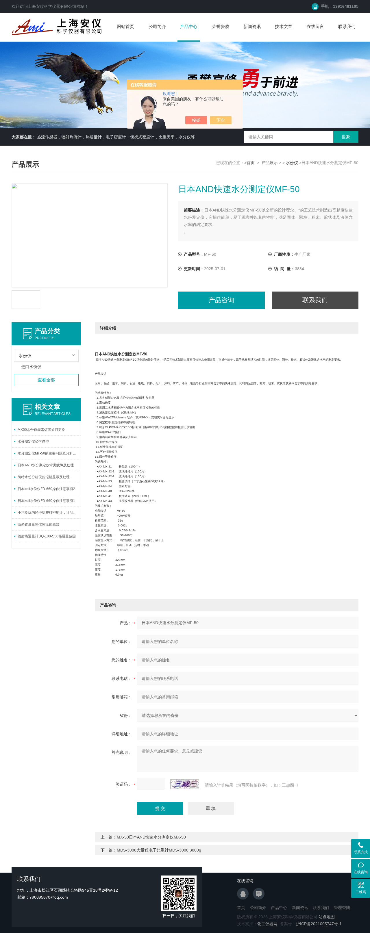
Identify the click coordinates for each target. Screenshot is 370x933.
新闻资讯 (252, 26)
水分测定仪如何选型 (33, 441)
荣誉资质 (220, 26)
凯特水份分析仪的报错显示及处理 (44, 477)
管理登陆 (342, 907)
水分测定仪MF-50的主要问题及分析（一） (49, 453)
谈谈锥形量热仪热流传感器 (38, 524)
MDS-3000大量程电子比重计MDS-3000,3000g (159, 850)
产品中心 (188, 26)
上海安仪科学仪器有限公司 (52, 6)
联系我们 (347, 26)
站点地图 (327, 917)
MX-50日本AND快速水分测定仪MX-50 (151, 837)
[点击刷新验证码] (184, 784)
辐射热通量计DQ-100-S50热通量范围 (47, 536)
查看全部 (46, 379)
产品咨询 (221, 300)
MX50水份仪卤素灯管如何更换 (41, 430)
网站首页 (125, 26)
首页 (241, 907)
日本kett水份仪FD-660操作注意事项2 (46, 489)
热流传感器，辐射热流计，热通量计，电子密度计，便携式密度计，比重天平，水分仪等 (116, 137)
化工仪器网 (267, 923)
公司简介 (157, 26)
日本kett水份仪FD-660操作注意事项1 (46, 501)
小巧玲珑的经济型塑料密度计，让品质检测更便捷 (49, 513)
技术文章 (283, 26)
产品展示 (270, 162)
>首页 (249, 162)
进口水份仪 (31, 366)
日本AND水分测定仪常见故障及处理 (46, 465)
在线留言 (315, 26)
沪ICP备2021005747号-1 (319, 923)
